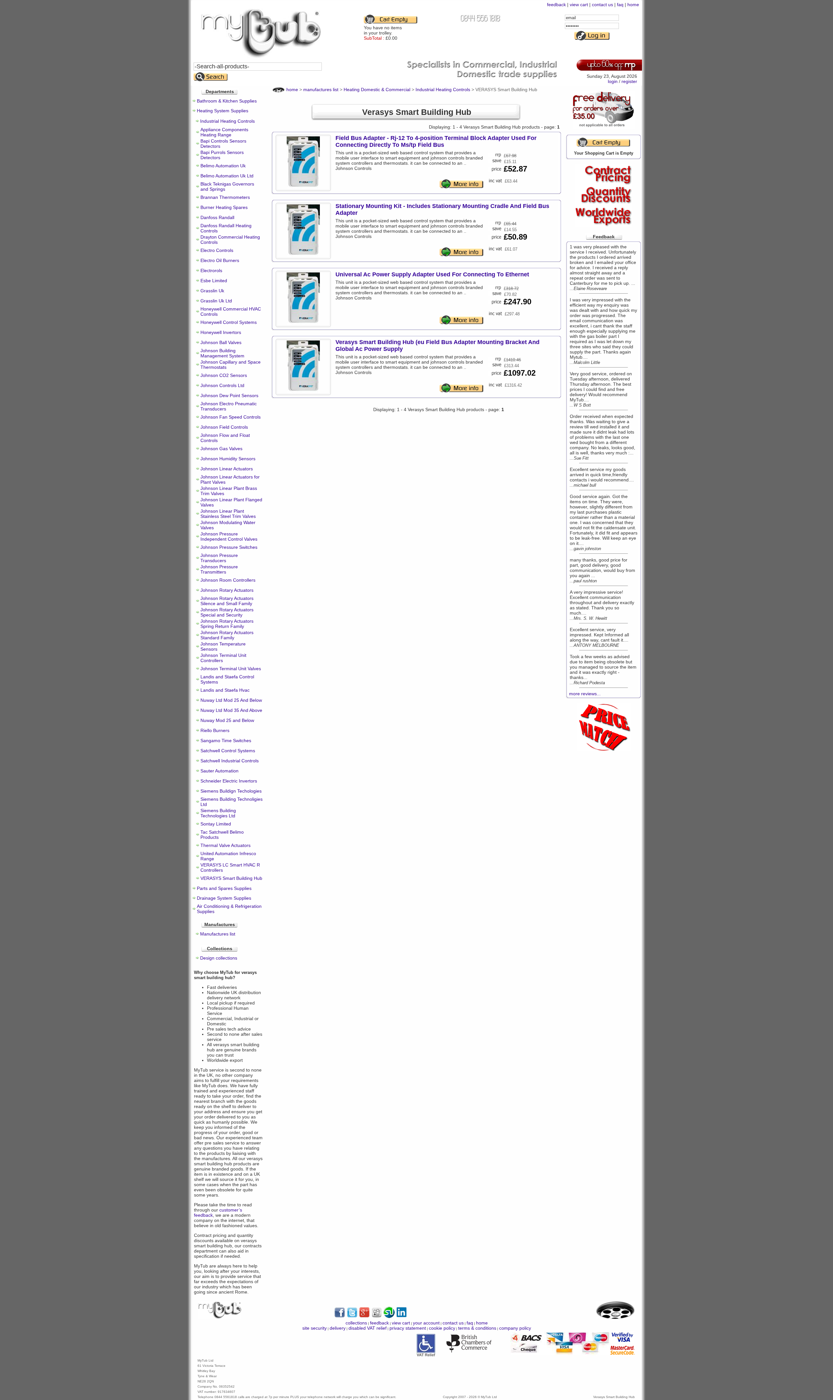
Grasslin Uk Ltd (216, 300)
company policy (515, 1328)
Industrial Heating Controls (227, 121)
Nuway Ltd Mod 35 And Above (231, 710)
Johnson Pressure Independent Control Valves (228, 536)
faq (620, 4)
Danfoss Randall (217, 217)
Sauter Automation (219, 770)
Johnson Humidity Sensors (227, 458)
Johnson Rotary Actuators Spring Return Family (226, 623)
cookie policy (442, 1328)
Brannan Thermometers (225, 197)
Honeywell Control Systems (228, 322)
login (613, 81)
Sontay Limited (215, 823)
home (633, 4)
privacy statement (407, 1328)
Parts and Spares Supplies (224, 888)
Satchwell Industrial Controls (229, 760)
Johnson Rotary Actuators (226, 590)
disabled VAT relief (367, 1328)
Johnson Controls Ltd (222, 385)
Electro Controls (216, 250)
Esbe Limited (213, 280)
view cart (579, 4)
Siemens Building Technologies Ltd (218, 813)
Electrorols (211, 270)
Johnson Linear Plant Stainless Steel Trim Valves (228, 513)
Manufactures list (217, 933)
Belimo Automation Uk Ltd (226, 175)
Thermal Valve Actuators (225, 845)
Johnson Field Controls (224, 427)
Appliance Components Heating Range (224, 132)
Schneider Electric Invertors (228, 780)
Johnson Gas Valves (221, 448)
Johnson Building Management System (222, 353)
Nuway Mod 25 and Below (227, 720)
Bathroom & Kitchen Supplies (227, 101)
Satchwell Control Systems (227, 750)
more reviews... (585, 693)
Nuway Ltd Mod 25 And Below (231, 700)
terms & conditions (477, 1328)
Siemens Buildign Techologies (231, 791)
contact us (602, 4)
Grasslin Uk (212, 290)
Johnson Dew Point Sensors (229, 395)
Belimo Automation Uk (223, 165)
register (629, 81)
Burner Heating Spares (224, 207)
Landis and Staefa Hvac (225, 690)
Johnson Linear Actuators (226, 468)
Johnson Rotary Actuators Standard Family (226, 635)
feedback (556, 4)
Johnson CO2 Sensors (223, 375)
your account (426, 1322)
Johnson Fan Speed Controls (230, 417)
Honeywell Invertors (220, 332)
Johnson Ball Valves (220, 342)
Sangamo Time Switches (225, 740)
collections (356, 1322)
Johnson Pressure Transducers (219, 558)
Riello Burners (214, 730)
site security (314, 1328)
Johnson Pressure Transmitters (219, 569)
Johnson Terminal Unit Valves (230, 668)
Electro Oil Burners (219, 260)
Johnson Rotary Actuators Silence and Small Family (226, 601)
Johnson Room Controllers (227, 580)
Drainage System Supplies (224, 898)
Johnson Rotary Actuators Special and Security (226, 612)
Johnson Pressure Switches (228, 547)
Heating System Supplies (222, 110)
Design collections (218, 958)
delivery (338, 1328)
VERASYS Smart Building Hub (231, 878)
